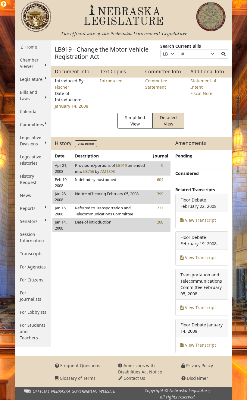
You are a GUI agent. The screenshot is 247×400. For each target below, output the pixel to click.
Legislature (31, 79)
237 (160, 208)
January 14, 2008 (71, 106)
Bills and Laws (28, 95)
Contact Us (133, 378)
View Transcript (200, 220)
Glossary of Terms (76, 378)
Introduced (111, 81)
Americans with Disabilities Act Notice (140, 369)
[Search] (223, 54)
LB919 (121, 165)
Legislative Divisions (30, 141)
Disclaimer (197, 378)
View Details (86, 144)
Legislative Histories (30, 160)
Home (30, 47)
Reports (28, 208)
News (25, 195)
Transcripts (31, 253)
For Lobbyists (33, 312)
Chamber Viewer (29, 63)
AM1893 (107, 171)
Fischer (62, 87)
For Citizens (31, 280)
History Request (28, 179)
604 (160, 179)
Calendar (29, 111)
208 (160, 222)
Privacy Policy (199, 365)
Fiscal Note (201, 93)
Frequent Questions (79, 365)
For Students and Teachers (32, 331)
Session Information (32, 237)
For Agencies (33, 267)
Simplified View (135, 121)
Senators (29, 221)
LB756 (88, 171)
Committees (32, 124)
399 (160, 193)
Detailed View (168, 121)
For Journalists (30, 296)
